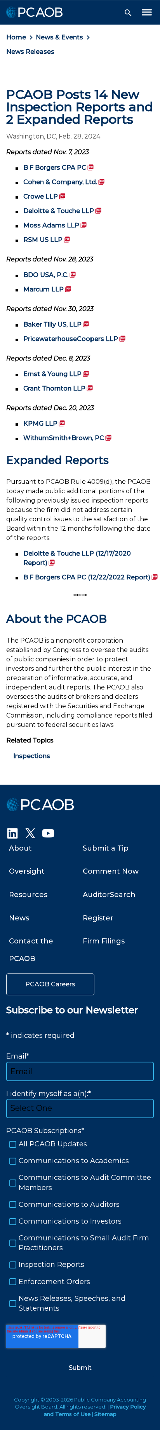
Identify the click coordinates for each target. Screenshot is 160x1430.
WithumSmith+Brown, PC (67, 438)
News (19, 918)
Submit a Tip (106, 848)
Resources (28, 894)
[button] (128, 13)
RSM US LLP (46, 239)
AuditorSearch (109, 894)
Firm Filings (104, 941)
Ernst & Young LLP (56, 374)
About (20, 848)
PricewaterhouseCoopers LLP (74, 339)
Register (98, 918)
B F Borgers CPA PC (58, 167)
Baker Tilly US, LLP (56, 324)
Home (16, 37)
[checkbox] (80, 1226)
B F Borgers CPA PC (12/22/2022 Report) (90, 577)
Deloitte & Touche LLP (62, 211)
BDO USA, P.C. (49, 275)
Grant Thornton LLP (58, 388)
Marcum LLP (47, 289)
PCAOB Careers (50, 984)
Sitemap (105, 1414)
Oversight (27, 871)
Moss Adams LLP (55, 225)
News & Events (59, 37)
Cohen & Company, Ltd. (64, 182)
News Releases (30, 51)
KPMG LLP (44, 423)
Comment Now (111, 871)
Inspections (31, 756)
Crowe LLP (44, 196)
